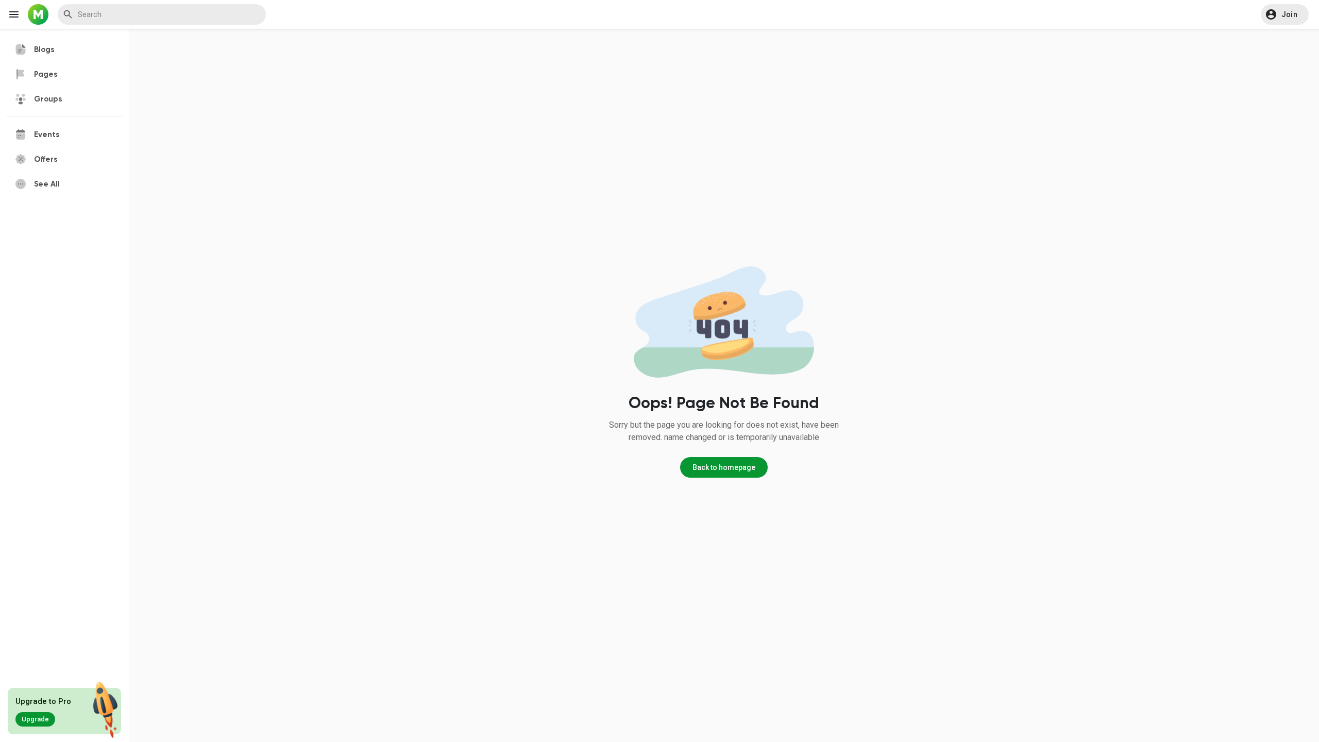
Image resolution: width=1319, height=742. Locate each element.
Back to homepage (723, 467)
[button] (1285, 14)
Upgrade (35, 719)
